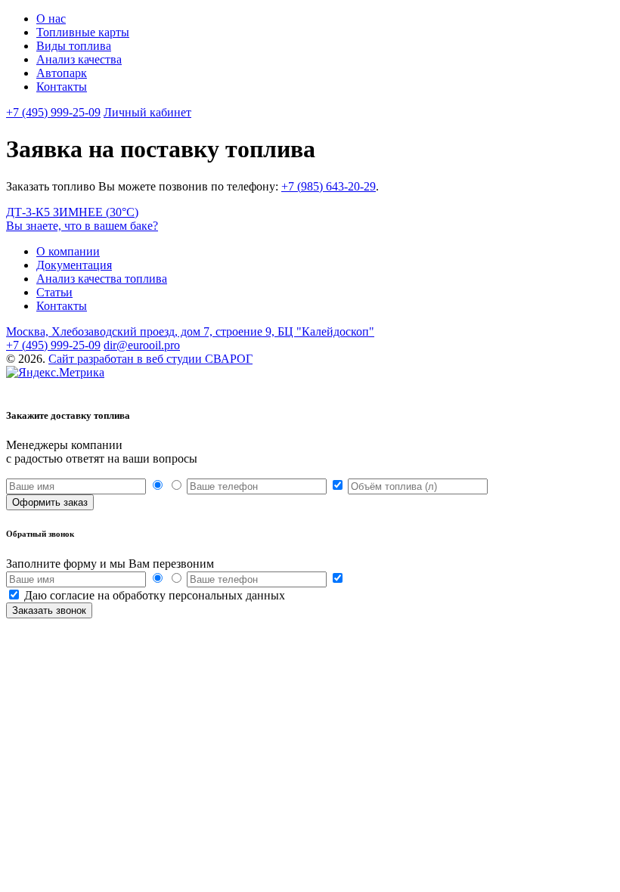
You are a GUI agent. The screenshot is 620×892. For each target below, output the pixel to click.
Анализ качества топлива (101, 278)
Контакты (61, 86)
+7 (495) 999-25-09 (53, 112)
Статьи (54, 292)
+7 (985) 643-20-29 (328, 186)
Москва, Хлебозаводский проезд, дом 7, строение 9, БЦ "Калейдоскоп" (190, 331)
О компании (68, 251)
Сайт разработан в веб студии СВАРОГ (150, 358)
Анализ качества (79, 59)
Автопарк (61, 73)
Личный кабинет (147, 112)
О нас (51, 18)
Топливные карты (82, 32)
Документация (74, 265)
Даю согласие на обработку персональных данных (154, 595)
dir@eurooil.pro (142, 345)
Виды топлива (73, 45)
